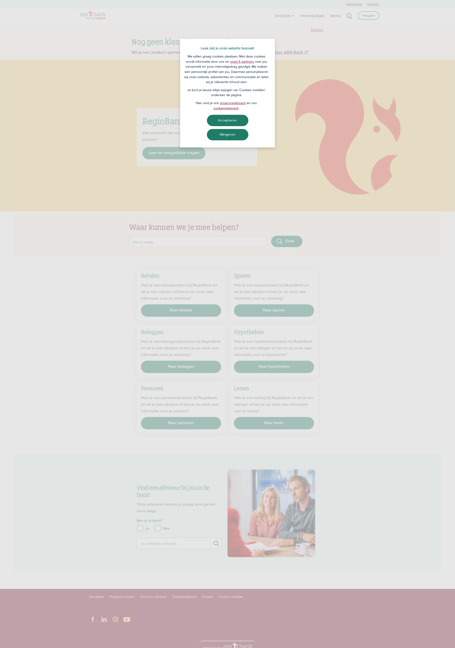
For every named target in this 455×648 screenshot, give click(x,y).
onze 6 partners (242, 61)
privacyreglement (233, 103)
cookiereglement (226, 108)
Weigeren (228, 134)
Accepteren (227, 120)
